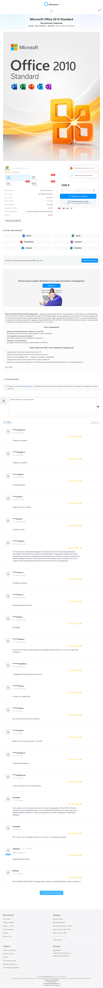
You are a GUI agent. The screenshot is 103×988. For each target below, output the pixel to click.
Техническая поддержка (11, 967)
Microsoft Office (41, 26)
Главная (31, 26)
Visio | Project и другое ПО (61, 929)
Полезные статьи (8, 954)
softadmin (16, 849)
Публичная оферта (51, 981)
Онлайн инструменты (10, 964)
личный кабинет (27, 386)
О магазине (7, 919)
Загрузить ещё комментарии (51, 893)
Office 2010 (51, 26)
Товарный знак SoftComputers (51, 980)
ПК (9, 177)
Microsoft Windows (59, 922)
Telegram (58, 950)
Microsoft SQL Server (60, 936)
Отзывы (5, 933)
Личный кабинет (8, 929)
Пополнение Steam (9, 960)
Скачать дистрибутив (13, 221)
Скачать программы (9, 950)
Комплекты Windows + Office (62, 926)
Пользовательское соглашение (52, 985)
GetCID (5, 957)
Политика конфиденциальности (51, 983)
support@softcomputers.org (62, 953)
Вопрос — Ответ (8, 926)
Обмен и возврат (8, 922)
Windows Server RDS (60, 933)
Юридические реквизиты (61, 956)
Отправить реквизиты (90, 260)
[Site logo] (51, 3)
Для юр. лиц (7, 936)
